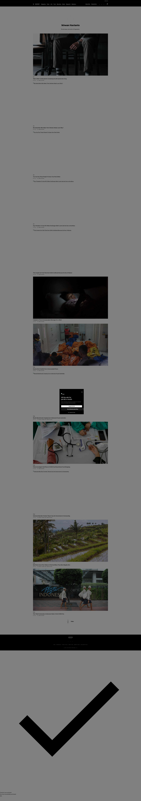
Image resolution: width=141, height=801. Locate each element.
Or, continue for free (71, 412)
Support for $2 (72, 406)
